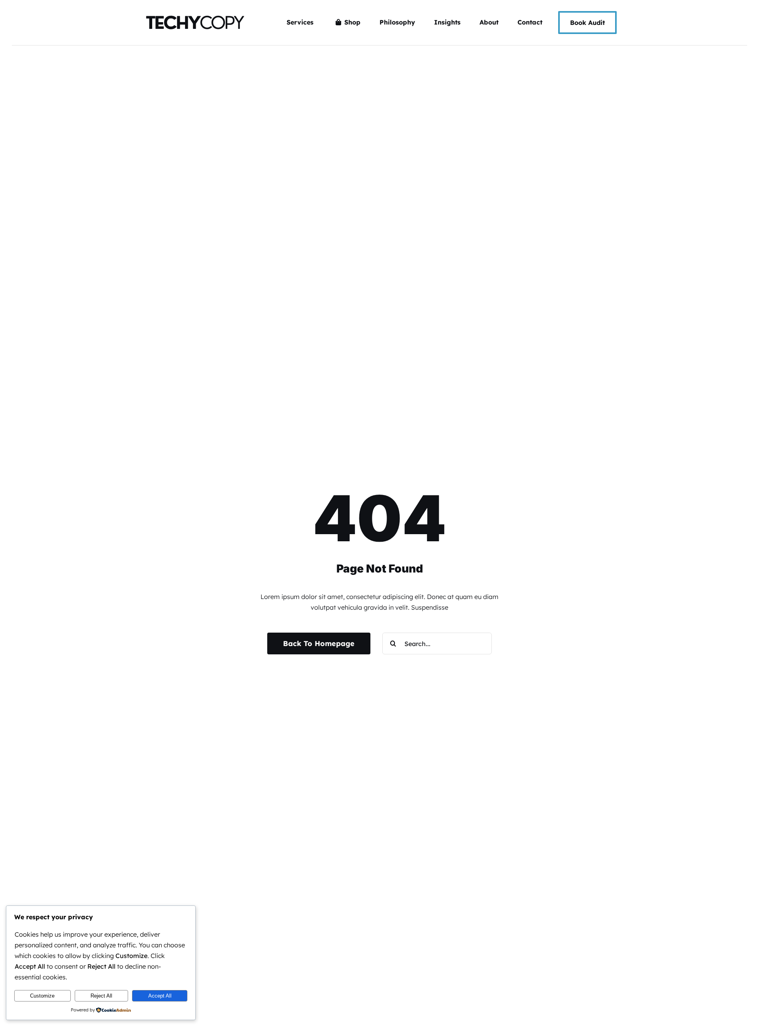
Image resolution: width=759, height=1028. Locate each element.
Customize (42, 996)
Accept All (160, 996)
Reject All (101, 996)
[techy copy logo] (194, 12)
